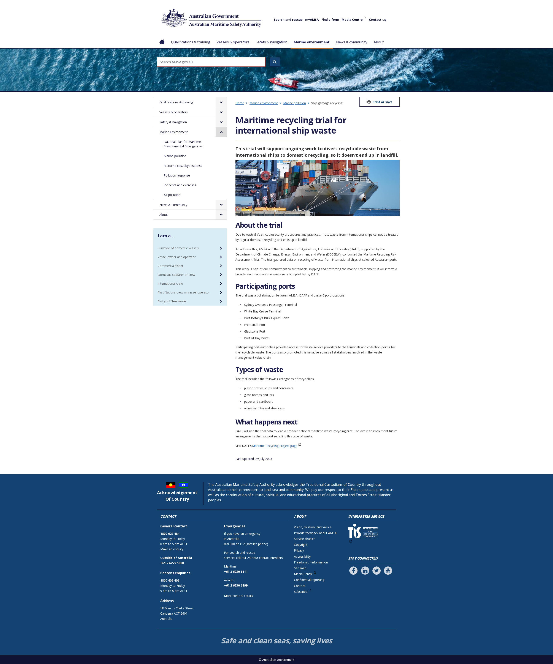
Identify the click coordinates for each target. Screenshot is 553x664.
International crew (170, 283)
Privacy (299, 550)
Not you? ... (173, 301)
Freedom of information (311, 562)
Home (162, 38)
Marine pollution (294, 103)
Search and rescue (288, 19)
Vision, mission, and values (312, 527)
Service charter (304, 539)
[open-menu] (221, 102)
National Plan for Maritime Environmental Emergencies (183, 144)
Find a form (330, 19)
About (379, 42)
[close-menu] (221, 132)
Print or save (383, 102)
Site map (300, 568)
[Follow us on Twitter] (376, 570)
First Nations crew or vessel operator (184, 292)
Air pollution (172, 195)
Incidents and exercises (180, 185)
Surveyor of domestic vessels (178, 248)
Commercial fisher (170, 266)
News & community (351, 42)
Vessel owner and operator (176, 257)
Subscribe (300, 592)
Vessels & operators (233, 42)
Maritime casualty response (183, 166)
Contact (299, 586)
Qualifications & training (190, 42)
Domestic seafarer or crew (176, 275)
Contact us (377, 19)
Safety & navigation (271, 42)
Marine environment (312, 42)
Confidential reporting (309, 580)
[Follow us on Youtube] (388, 570)
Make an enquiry (171, 549)
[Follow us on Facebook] (353, 570)
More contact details (238, 596)
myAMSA (312, 19)
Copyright (300, 545)
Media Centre (352, 19)
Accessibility (302, 556)
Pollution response (177, 175)
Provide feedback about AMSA (315, 533)
